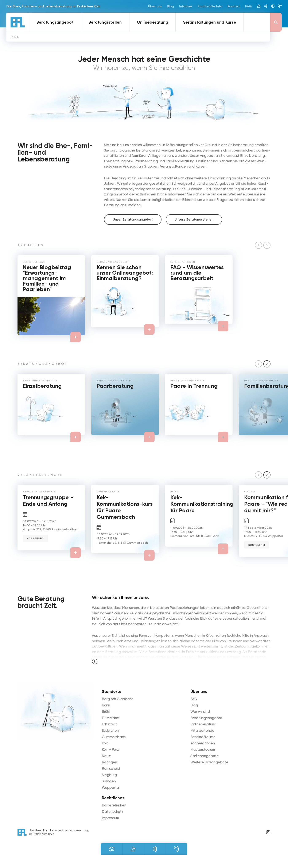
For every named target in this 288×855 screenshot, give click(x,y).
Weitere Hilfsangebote (209, 762)
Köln (105, 743)
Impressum (110, 818)
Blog (170, 6)
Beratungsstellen (105, 22)
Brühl (106, 711)
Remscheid (111, 768)
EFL (16, 36)
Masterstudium (202, 749)
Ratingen (109, 762)
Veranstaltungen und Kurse (209, 22)
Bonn (106, 705)
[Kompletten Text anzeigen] (94, 661)
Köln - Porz (110, 749)
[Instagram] (268, 832)
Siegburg (109, 775)
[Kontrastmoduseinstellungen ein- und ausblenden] (273, 6)
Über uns (155, 6)
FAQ (248, 6)
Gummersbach (114, 737)
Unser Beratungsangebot (133, 219)
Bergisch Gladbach (117, 699)
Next (267, 363)
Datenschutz (112, 811)
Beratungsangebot (55, 22)
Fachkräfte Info (210, 6)
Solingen (109, 781)
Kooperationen (202, 743)
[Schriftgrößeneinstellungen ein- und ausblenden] (280, 6)
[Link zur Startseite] (17, 22)
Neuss (107, 756)
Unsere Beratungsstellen (194, 219)
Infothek (185, 6)
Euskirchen (110, 730)
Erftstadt (109, 724)
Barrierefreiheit (114, 805)
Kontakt (233, 6)
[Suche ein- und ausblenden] (276, 22)
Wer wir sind (200, 711)
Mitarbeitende (202, 730)
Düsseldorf (110, 718)
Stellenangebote (204, 756)
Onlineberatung (152, 22)
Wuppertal (111, 787)
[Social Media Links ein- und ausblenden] (266, 6)
